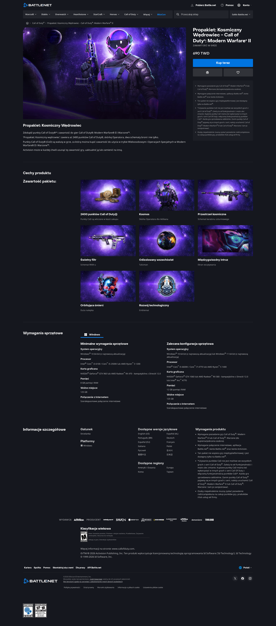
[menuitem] (31, 14)
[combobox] (203, 14)
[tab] (91, 334)
